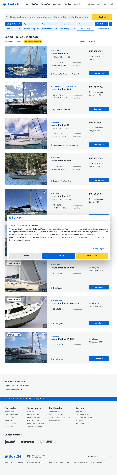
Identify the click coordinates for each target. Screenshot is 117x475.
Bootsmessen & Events (84, 417)
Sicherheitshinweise (79, 462)
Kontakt (99, 462)
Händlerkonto (54, 420)
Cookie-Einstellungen (54, 462)
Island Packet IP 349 (62, 267)
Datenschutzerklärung (34, 462)
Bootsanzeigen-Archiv (35, 423)
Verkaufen (45, 4)
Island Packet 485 (61, 89)
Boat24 (7, 399)
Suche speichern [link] (34, 41)
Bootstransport (10, 426)
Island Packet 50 (60, 53)
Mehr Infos (99, 287)
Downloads (80, 423)
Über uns (8, 462)
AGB (67, 462)
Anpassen (57, 256)
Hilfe (92, 462)
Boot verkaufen (33, 414)
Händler (67, 4)
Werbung (79, 420)
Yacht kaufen (10, 420)
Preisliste (30, 412)
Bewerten (57, 4)
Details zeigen (98, 249)
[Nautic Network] (46, 442)
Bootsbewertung (33, 417)
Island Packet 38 (60, 125)
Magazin (77, 4)
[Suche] (27, 4)
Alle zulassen (92, 256)
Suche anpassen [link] (12, 390)
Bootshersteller (10, 423)
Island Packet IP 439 (62, 339)
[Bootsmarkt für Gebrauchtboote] (11, 4)
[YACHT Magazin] (10, 442)
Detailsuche (9, 412)
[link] (20, 24)
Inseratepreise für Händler (59, 417)
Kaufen (34, 4)
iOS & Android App (83, 414)
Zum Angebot (99, 73)
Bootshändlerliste (56, 414)
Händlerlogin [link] (54, 412)
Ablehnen (25, 256)
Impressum (19, 462)
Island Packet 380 (61, 160)
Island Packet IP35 (61, 196)
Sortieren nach (84, 41)
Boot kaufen (9, 417)
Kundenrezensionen (34, 426)
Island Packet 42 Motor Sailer (67, 303)
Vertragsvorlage (33, 420)
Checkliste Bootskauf (13, 414)
